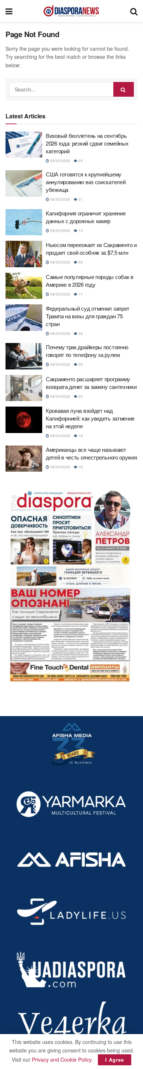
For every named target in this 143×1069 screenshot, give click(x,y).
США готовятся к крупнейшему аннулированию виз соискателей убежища (85, 181)
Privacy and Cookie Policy (61, 1059)
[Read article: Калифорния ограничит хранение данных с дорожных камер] (24, 222)
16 (80, 435)
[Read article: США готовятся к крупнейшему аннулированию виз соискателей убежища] (24, 183)
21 (80, 199)
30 (80, 364)
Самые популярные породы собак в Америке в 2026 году (89, 280)
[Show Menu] (9, 11)
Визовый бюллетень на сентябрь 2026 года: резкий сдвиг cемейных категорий (87, 143)
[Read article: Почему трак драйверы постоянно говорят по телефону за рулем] (24, 356)
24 (80, 396)
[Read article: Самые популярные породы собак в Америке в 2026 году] (24, 286)
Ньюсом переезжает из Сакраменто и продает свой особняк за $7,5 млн (91, 248)
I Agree (114, 1059)
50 (80, 262)
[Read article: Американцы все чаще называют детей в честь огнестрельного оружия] (24, 459)
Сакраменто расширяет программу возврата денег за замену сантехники (91, 382)
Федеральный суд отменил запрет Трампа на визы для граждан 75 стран (87, 316)
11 (80, 294)
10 (80, 230)
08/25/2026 (59, 160)
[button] (72, 584)
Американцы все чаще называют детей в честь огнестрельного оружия (91, 453)
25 (80, 160)
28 (80, 333)
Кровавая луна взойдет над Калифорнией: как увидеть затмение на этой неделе (90, 418)
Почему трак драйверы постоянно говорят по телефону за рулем (87, 350)
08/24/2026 (59, 333)
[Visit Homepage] (71, 11)
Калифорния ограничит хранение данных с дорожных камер (85, 217)
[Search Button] (134, 11)
